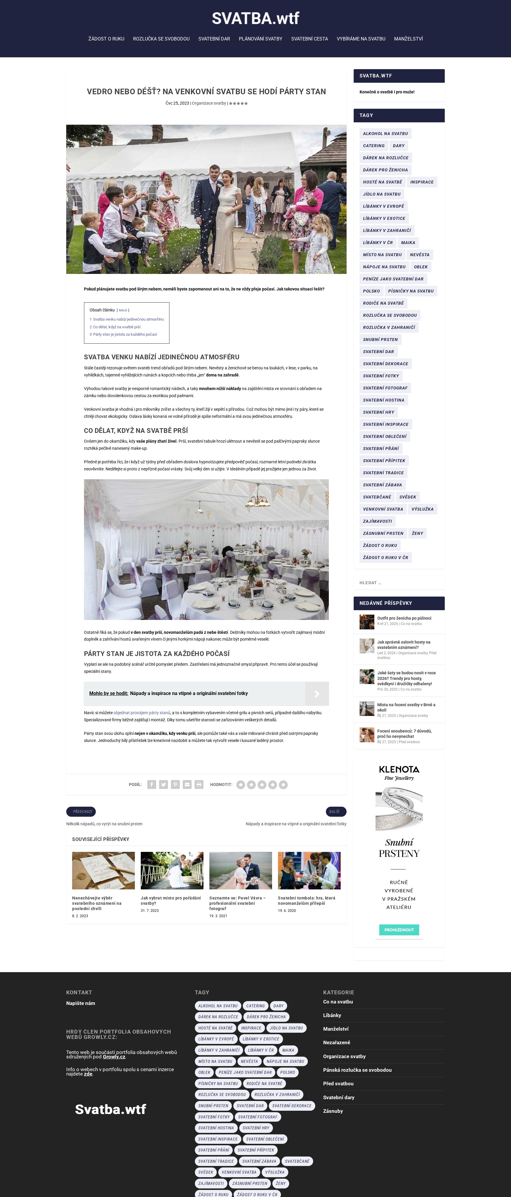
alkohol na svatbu (385, 133)
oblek (421, 266)
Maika (408, 242)
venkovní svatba (383, 509)
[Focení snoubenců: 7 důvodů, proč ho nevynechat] (367, 734)
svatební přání (381, 448)
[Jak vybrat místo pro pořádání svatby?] (172, 870)
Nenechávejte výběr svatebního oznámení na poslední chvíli (97, 903)
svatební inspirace (386, 424)
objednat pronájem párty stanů (142, 712)
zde (88, 1074)
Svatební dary (339, 1097)
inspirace (422, 182)
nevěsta (420, 254)
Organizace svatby (209, 103)
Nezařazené (336, 1042)
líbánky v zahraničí (387, 230)
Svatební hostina (384, 400)
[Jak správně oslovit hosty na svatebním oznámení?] (367, 646)
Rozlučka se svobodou (161, 39)
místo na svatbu (382, 254)
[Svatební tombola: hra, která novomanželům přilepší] (309, 870)
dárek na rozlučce (386, 157)
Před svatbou (409, 742)
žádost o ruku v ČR (385, 557)
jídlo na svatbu (382, 194)
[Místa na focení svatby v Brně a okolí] (367, 708)
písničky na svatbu (411, 291)
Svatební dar (214, 39)
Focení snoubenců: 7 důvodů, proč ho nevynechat (404, 734)
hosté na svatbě (382, 182)
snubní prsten (380, 339)
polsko (371, 291)
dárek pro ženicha (385, 170)
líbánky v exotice (384, 218)
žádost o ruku (380, 545)
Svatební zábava (382, 485)
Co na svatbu (411, 624)
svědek (408, 497)
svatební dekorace (385, 363)
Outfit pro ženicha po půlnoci (404, 618)
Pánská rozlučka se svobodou (357, 1070)
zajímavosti (377, 521)
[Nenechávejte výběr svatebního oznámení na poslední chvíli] (103, 870)
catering (374, 145)
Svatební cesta (309, 39)
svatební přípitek (384, 460)
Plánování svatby (260, 39)
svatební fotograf (385, 388)
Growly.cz (114, 1057)
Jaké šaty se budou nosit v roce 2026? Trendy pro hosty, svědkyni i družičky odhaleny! (406, 678)
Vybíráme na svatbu (361, 39)
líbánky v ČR (378, 242)
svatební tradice (383, 472)
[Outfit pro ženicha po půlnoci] (367, 622)
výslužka (423, 509)
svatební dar (378, 351)
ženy (417, 533)
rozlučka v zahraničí (389, 327)
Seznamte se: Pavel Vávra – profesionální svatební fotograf (237, 903)
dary (399, 145)
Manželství (408, 39)
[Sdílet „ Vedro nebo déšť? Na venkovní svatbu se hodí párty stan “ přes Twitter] (163, 784)
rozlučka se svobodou (390, 315)
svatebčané (377, 497)
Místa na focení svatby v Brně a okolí (406, 707)
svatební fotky (381, 375)
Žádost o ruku (106, 39)
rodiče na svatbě (383, 303)
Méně (123, 310)
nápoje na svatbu (384, 266)
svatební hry (378, 412)
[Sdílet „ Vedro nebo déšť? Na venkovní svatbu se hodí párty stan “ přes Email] (187, 784)
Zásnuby (333, 1111)
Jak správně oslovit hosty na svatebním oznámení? (404, 645)
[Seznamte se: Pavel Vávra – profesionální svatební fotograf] (240, 870)
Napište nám (80, 1003)
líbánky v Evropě (383, 206)
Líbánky (332, 1015)
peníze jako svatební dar (393, 279)
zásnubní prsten (383, 533)
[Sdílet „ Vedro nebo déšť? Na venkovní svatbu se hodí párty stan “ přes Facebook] (152, 784)
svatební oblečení (385, 436)
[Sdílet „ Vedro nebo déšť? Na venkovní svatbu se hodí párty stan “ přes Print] (199, 784)
